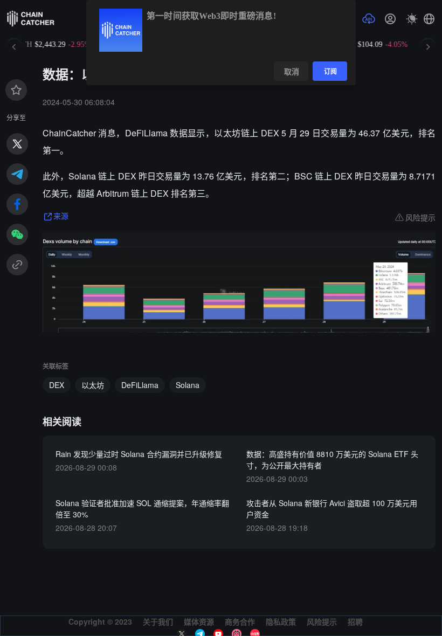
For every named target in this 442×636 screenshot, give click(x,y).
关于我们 (158, 621)
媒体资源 (199, 621)
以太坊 (92, 384)
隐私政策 (281, 621)
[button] (429, 19)
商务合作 (240, 621)
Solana (187, 384)
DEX (56, 384)
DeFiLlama (139, 384)
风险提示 (322, 621)
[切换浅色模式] (411, 18)
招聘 (355, 621)
